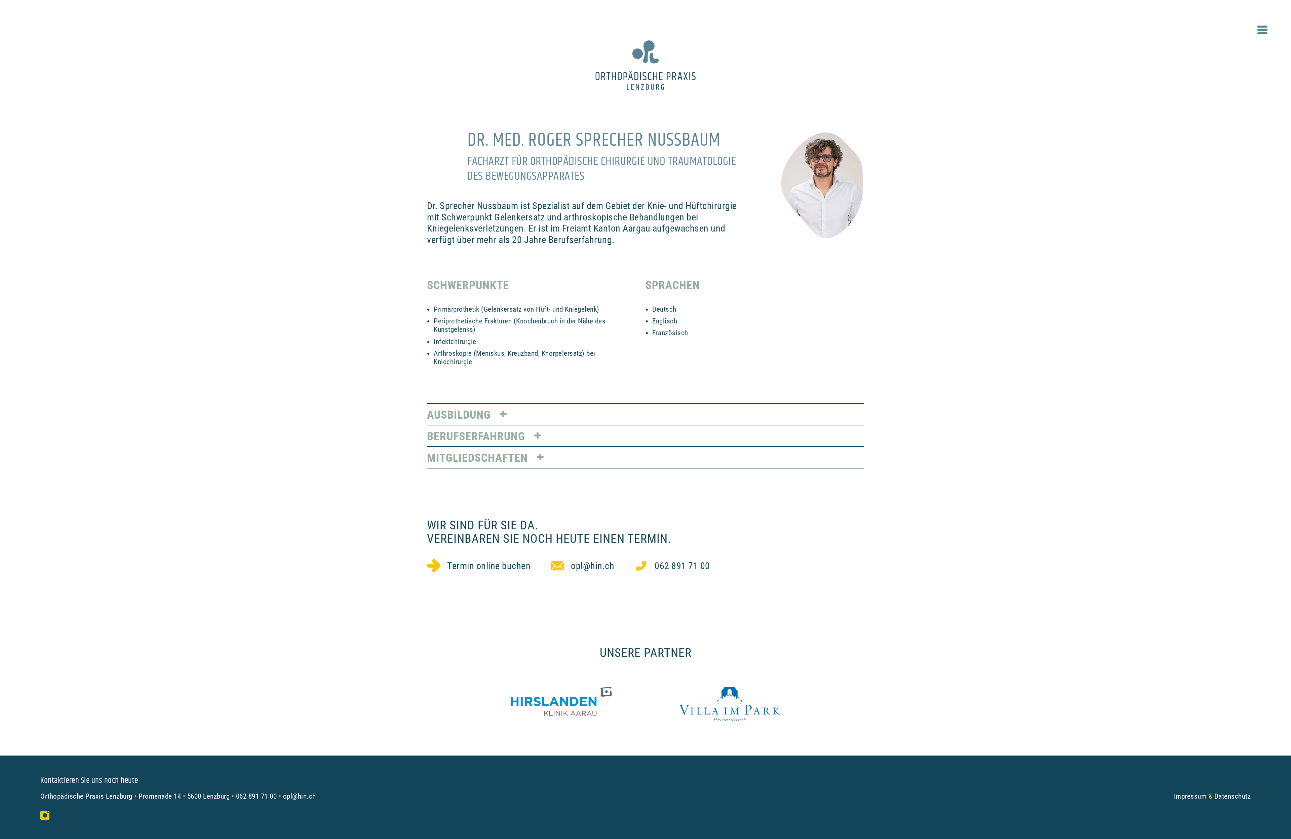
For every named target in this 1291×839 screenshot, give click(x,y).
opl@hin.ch (299, 796)
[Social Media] (46, 815)
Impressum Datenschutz (1212, 796)
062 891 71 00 (256, 796)
